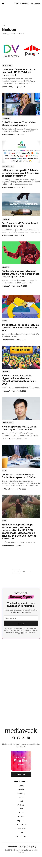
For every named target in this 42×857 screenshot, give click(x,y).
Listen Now (21, 774)
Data (4, 470)
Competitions (21, 829)
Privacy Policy (18, 630)
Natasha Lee (9, 340)
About (21, 813)
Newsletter (35, 4)
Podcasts (21, 805)
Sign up (21, 624)
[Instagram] (18, 738)
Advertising (7, 65)
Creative (5, 219)
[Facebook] (13, 738)
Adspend (5, 267)
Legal (19, 821)
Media (21, 786)
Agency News (7, 422)
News (4, 321)
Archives (21, 816)
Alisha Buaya (9, 489)
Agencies (21, 789)
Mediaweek (19, 782)
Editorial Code (21, 825)
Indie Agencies (7, 166)
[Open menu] (3, 3)
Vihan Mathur (9, 286)
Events (21, 801)
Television (6, 118)
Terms (21, 832)
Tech (21, 797)
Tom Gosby (8, 87)
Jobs (21, 809)
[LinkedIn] (28, 738)
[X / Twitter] (23, 738)
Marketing (21, 793)
